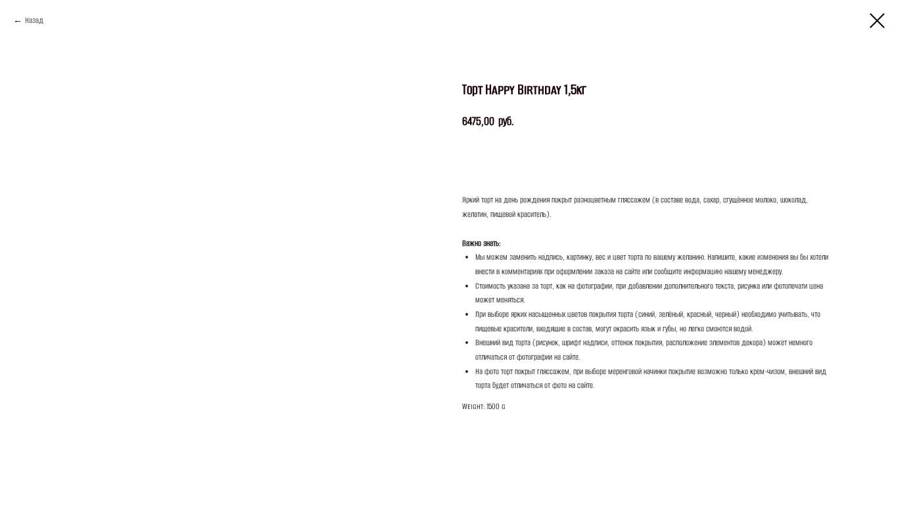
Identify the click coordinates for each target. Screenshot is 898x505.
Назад (34, 20)
